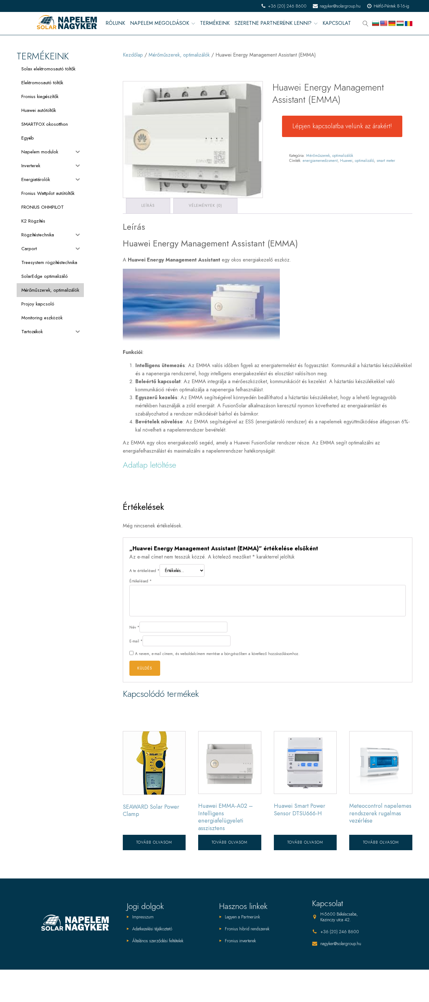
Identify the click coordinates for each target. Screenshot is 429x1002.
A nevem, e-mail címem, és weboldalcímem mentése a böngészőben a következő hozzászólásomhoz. (217, 654)
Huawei (346, 160)
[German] (392, 23)
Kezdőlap (133, 54)
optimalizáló (364, 160)
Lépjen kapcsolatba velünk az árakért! (342, 126)
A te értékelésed (144, 571)
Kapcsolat (337, 23)
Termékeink (215, 23)
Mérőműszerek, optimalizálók (179, 54)
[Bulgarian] (375, 23)
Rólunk (115, 23)
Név (134, 627)
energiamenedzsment (320, 160)
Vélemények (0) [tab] (205, 205)
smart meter (386, 160)
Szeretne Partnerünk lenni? (273, 23)
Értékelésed (140, 581)
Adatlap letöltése (149, 465)
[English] (384, 23)
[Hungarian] (400, 23)
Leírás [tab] (148, 205)
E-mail (136, 641)
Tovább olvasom (154, 842)
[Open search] (365, 23)
